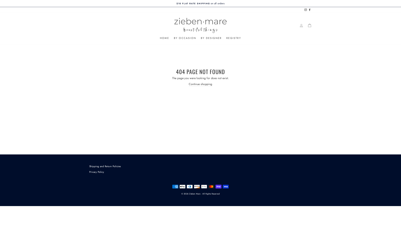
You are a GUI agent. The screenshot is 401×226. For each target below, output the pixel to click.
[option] (200, 3)
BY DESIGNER (211, 38)
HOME (164, 38)
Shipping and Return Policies (105, 166)
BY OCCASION (185, 38)
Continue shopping (200, 84)
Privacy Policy (96, 172)
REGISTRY (233, 38)
